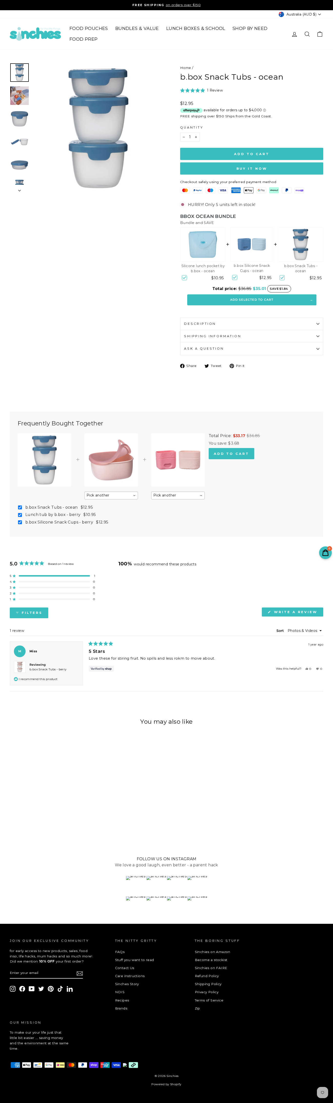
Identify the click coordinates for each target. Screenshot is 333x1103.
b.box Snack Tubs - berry (48, 669)
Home (185, 68)
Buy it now (251, 168)
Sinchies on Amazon (212, 952)
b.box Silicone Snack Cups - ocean (252, 268)
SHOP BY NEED (250, 28)
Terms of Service (209, 1000)
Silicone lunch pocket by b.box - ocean (203, 268)
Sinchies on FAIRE (211, 968)
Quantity (192, 127)
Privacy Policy (207, 992)
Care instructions (130, 976)
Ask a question (204, 348)
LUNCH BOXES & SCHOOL (195, 28)
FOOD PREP (83, 39)
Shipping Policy (208, 984)
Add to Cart (231, 454)
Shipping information (212, 336)
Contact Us (124, 968)
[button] (201, 90)
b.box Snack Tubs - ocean (300, 268)
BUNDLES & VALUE (137, 28)
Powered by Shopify (166, 1084)
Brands (121, 1008)
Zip (197, 1008)
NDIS (120, 992)
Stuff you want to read (134, 960)
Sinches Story (127, 984)
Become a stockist (211, 960)
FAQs (120, 952)
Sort (280, 630)
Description (200, 324)
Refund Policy (207, 976)
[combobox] (111, 495)
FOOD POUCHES (88, 28)
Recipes (122, 1000)
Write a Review (297, 613)
